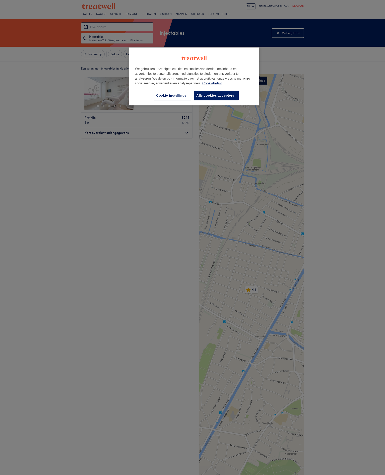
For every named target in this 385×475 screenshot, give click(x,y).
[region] (194, 76)
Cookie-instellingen (172, 95)
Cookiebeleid (212, 83)
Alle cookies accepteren (216, 95)
